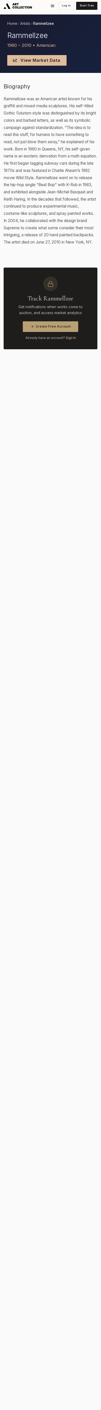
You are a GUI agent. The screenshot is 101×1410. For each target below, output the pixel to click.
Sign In (71, 338)
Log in (66, 5)
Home (12, 23)
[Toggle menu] (52, 6)
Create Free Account (53, 326)
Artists (25, 23)
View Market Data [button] (39, 60)
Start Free (87, 5)
